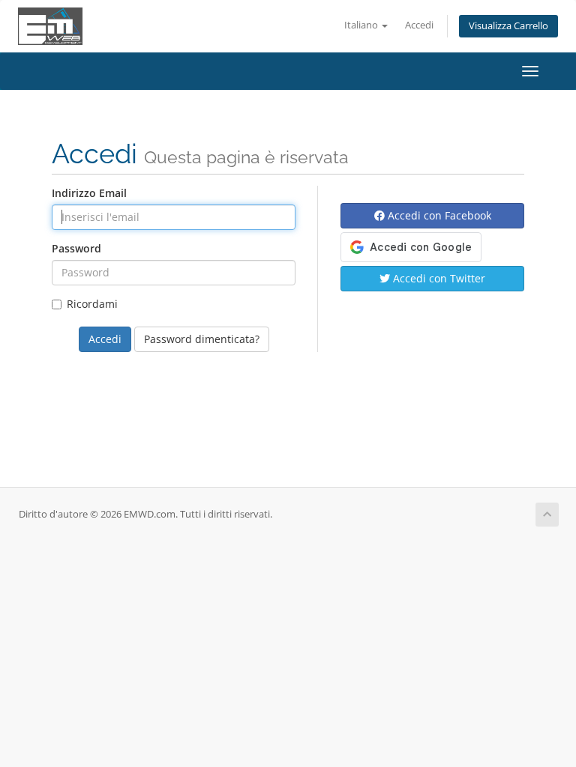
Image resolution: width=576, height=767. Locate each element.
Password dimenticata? (202, 339)
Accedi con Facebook (438, 215)
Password (76, 248)
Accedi (419, 25)
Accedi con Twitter (437, 278)
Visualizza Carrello (508, 25)
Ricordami (92, 304)
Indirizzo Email (89, 193)
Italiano (362, 25)
